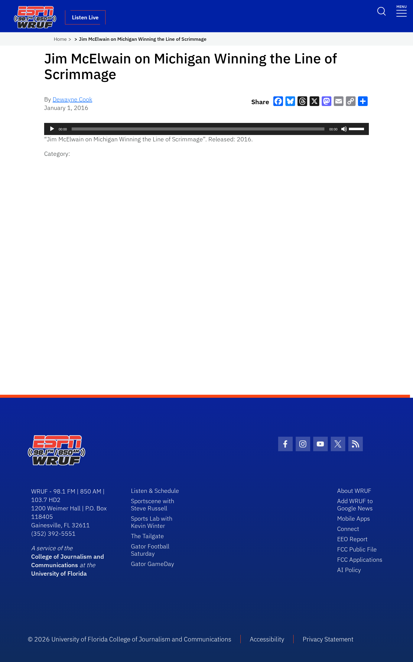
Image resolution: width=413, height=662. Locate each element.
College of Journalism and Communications (67, 560)
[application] (206, 129)
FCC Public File (357, 549)
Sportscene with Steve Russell (152, 504)
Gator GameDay (152, 564)
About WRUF (354, 491)
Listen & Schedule (155, 491)
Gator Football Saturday (150, 550)
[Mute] (344, 129)
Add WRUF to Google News (355, 504)
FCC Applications (359, 559)
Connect (348, 529)
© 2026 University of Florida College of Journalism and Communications (129, 639)
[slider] (357, 128)
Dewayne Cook (72, 99)
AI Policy (349, 570)
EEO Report (352, 539)
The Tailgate (147, 536)
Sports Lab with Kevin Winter (151, 522)
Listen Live (85, 17)
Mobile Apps (353, 518)
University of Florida (59, 573)
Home (60, 39)
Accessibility (267, 639)
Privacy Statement (328, 639)
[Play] (52, 129)
